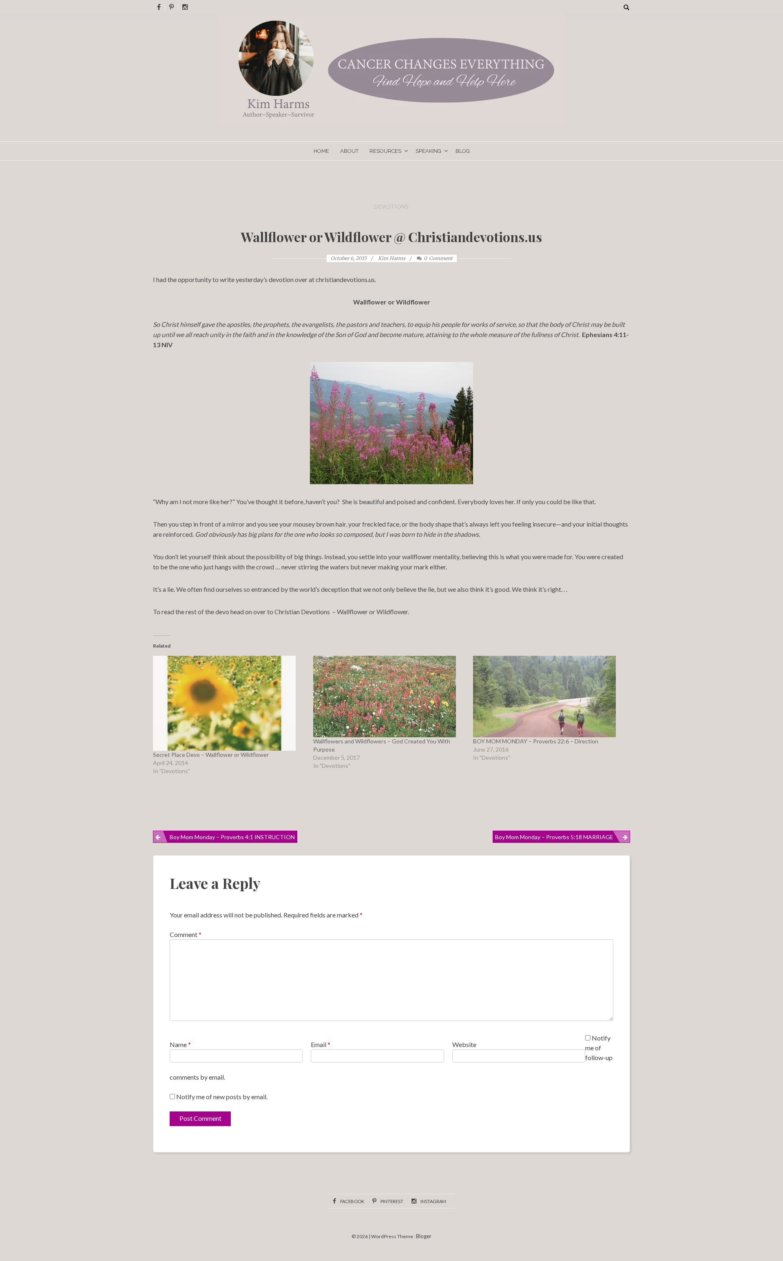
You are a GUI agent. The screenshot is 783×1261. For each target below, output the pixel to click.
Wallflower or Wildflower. (373, 611)
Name (180, 1044)
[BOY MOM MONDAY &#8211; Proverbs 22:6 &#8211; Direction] (549, 696)
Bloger (423, 1236)
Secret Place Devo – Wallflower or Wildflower (211, 754)
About (349, 151)
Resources (385, 151)
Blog (463, 151)
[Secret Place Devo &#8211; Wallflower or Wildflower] (229, 703)
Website (464, 1044)
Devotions (391, 206)
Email (320, 1044)
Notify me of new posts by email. (222, 1096)
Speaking (428, 151)
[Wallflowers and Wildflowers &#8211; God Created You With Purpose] (389, 696)
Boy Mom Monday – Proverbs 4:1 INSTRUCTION (232, 836)
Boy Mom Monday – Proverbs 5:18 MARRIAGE (554, 836)
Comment (185, 934)
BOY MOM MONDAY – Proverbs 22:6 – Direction (535, 741)
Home (321, 151)
